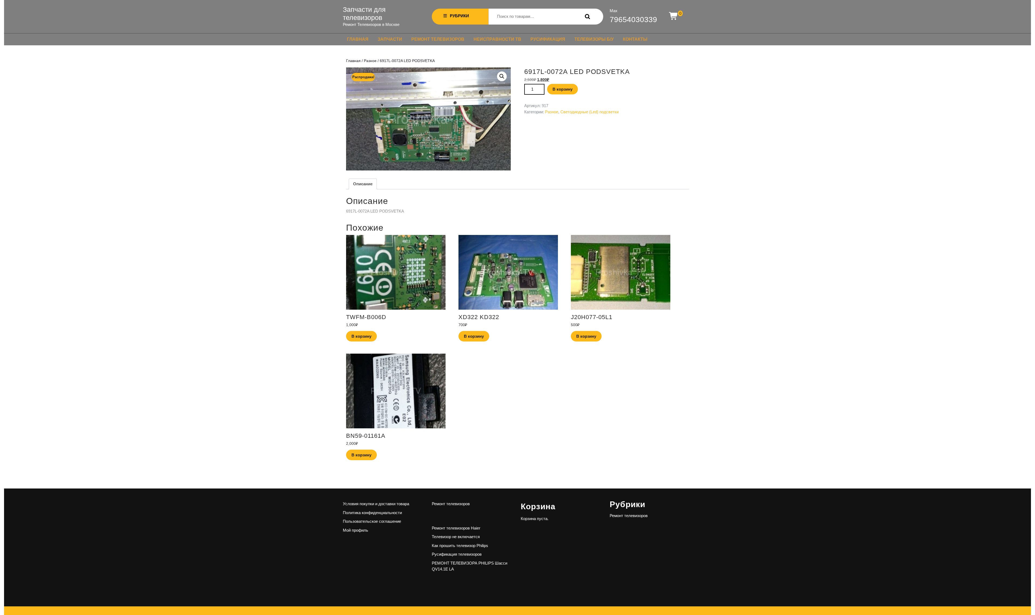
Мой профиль (355, 530)
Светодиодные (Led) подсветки (589, 112)
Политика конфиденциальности (372, 512)
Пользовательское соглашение (372, 521)
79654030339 (633, 19)
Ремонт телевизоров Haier (456, 528)
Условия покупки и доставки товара (376, 503)
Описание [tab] (362, 184)
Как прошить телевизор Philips (460, 545)
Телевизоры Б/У (594, 39)
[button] (502, 76)
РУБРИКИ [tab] (459, 15)
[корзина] (673, 16)
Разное (370, 61)
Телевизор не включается (456, 536)
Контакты (635, 39)
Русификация (547, 39)
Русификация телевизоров (457, 554)
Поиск (586, 16)
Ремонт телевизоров (437, 39)
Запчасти (390, 39)
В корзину (562, 89)
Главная (357, 39)
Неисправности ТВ (497, 39)
